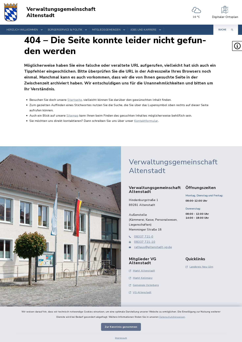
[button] (237, 46)
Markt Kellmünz (142, 278)
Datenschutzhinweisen (172, 317)
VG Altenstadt (142, 292)
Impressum (121, 338)
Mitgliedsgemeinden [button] (106, 30)
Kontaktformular (146, 121)
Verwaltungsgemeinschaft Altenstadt (61, 12)
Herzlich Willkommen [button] (22, 30)
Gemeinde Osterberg (146, 285)
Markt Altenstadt (144, 271)
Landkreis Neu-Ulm (201, 267)
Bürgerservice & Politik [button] (65, 30)
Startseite (74, 100)
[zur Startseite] (10, 12)
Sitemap (73, 116)
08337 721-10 (144, 242)
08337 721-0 (143, 237)
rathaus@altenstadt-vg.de (153, 247)
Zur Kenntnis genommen (121, 327)
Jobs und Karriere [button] (144, 30)
